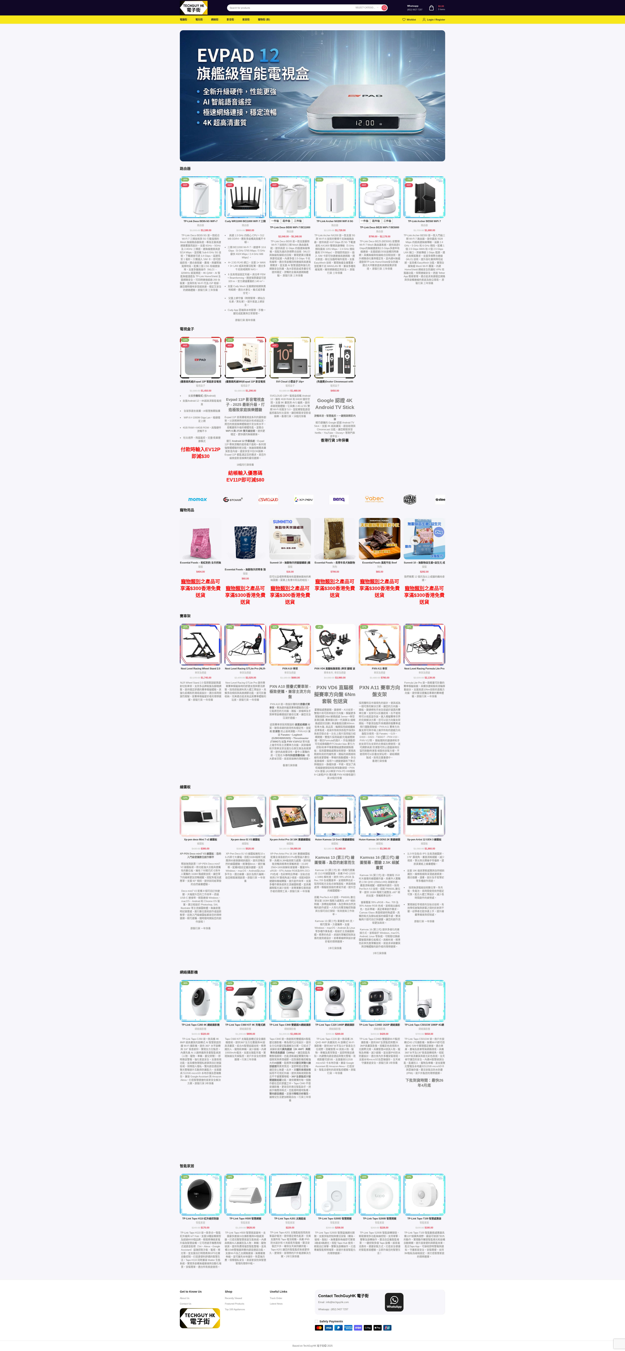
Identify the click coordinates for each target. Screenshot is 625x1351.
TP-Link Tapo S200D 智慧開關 (335, 1218)
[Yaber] (374, 499)
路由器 (200, 225)
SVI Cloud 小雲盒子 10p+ (290, 381)
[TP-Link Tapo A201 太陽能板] (290, 1194)
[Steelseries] (445, 499)
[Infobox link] (414, 8)
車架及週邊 (200, 672)
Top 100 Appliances (235, 1309)
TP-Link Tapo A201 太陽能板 (290, 1218)
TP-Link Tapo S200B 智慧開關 (379, 1218)
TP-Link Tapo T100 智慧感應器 (424, 1218)
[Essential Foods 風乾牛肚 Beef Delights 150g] (379, 538)
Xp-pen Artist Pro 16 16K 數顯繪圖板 (290, 839)
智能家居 (200, 1222)
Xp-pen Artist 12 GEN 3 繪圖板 (424, 839)
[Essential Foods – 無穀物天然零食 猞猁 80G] (245, 542)
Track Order (276, 1298)
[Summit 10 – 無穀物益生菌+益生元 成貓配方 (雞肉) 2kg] (424, 538)
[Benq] (339, 499)
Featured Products (234, 1303)
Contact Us (185, 1303)
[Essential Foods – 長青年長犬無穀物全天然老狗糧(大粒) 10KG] (335, 538)
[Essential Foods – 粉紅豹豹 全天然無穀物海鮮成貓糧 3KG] (200, 538)
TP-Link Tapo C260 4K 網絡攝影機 (201, 1024)
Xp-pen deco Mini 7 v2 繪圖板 (200, 839)
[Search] (384, 8)
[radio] (275, 221)
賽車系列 (328, 672)
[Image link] (200, 1318)
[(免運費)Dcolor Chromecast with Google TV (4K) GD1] (335, 357)
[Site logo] (194, 7)
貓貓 (200, 566)
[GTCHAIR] (232, 499)
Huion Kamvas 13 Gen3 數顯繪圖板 (334, 839)
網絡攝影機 (200, 1029)
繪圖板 (200, 843)
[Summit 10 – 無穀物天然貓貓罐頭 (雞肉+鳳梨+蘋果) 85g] (290, 538)
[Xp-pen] (303, 499)
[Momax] (197, 499)
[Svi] (268, 499)
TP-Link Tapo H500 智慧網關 (245, 1218)
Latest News (276, 1303)
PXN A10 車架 (290, 668)
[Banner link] (312, 95)
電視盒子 (200, 385)
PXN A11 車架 (379, 668)
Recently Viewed (233, 1298)
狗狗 (335, 566)
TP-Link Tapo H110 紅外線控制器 (200, 1218)
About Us (184, 1298)
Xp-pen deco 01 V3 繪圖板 (245, 839)
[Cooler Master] (409, 499)
